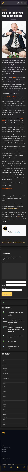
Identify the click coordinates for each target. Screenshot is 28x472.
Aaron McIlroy (7, 240)
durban (21, 240)
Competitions (6, 375)
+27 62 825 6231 (5, 449)
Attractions (5, 363)
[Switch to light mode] (25, 3)
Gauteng (4, 399)
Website (4, 288)
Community (5, 373)
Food (4, 388)
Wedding (4, 424)
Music (4, 406)
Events (4, 381)
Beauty (4, 365)
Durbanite (13, 18)
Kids (4, 401)
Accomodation (6, 357)
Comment (5, 262)
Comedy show (16, 240)
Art (3, 360)
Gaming (4, 396)
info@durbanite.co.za (6, 458)
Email (3, 285)
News (4, 409)
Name (4, 282)
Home (3, 443)
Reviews (7, 239)
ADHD (11, 240)
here (18, 216)
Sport (4, 419)
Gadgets (4, 391)
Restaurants (5, 411)
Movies (4, 404)
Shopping (5, 416)
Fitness (4, 386)
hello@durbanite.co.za (6, 447)
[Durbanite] (3, 2)
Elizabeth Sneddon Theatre (7, 242)
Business (5, 368)
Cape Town (5, 370)
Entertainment (16, 242)
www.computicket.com (12, 208)
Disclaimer (4, 451)
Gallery (4, 393)
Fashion (4, 383)
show (21, 242)
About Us (3, 445)
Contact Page (4, 460)
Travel (4, 422)
